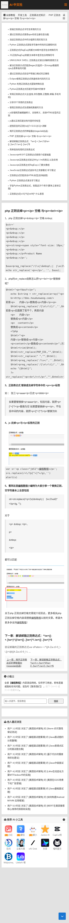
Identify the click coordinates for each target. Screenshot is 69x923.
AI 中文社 (15, 4)
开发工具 (22, 15)
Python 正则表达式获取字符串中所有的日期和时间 (33, 44)
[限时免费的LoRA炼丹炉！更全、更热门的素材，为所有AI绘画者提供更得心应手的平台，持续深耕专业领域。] (21, 856)
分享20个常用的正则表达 (21, 102)
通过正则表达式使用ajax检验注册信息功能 (29, 34)
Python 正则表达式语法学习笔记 (25, 180)
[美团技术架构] (35, 728)
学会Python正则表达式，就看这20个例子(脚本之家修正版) (34, 187)
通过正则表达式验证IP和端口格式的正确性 (29, 73)
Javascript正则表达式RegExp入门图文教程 (30, 165)
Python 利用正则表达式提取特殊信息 (27, 84)
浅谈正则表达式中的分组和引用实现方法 (28, 39)
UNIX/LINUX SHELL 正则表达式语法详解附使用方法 (34, 60)
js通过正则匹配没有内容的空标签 (25, 121)
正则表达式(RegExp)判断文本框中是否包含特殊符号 (34, 50)
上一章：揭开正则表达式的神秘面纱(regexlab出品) (16, 662)
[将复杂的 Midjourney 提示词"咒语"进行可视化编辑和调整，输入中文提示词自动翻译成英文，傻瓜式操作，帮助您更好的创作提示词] (57, 842)
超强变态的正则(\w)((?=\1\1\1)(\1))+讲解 (28, 126)
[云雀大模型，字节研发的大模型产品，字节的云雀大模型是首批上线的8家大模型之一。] (21, 842)
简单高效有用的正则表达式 (22, 149)
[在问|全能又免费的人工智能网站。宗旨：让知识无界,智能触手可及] (8, 842)
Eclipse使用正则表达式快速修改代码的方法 (30, 79)
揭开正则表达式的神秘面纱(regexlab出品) (29, 131)
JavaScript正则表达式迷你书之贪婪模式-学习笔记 (33, 170)
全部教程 (10, 15)
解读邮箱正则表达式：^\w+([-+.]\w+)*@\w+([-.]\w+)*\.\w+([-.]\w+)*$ (29, 142)
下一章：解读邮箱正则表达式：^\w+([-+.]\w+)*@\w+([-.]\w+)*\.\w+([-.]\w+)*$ (46, 662)
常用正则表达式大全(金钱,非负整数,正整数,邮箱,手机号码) (34, 95)
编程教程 (44, 469)
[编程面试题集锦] (37, 737)
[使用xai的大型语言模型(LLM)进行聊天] (33, 842)
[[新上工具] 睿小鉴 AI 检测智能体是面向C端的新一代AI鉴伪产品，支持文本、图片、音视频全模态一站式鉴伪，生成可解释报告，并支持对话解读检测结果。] (33, 829)
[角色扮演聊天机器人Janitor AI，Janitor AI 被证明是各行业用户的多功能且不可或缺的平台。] (45, 829)
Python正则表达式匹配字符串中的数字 (27, 89)
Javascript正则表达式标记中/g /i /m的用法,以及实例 (34, 160)
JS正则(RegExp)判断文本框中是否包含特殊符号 (32, 55)
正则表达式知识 (37, 15)
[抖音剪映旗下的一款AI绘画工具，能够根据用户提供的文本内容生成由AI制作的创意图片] (45, 842)
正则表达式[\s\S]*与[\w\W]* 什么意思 (27, 194)
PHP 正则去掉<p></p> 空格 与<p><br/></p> (31, 136)
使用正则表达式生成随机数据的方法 (26, 107)
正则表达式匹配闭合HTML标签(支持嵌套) (29, 175)
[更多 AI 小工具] (64, 820)
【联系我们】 (36, 686)
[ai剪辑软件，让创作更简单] (57, 829)
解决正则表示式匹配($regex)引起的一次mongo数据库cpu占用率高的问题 (33, 66)
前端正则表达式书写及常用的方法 (25, 29)
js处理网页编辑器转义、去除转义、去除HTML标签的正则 (34, 114)
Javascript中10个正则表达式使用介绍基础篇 (30, 154)
